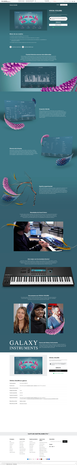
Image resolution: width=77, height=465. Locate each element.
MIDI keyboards (32, 444)
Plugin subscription (32, 452)
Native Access (22, 447)
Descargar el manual (23, 403)
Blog (10, 441)
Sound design (41, 453)
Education (11, 450)
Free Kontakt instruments (43, 442)
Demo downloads (22, 453)
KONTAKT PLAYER (30, 385)
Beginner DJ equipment (43, 448)
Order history (22, 444)
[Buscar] (69, 1)
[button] (15, 47)
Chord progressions (42, 456)
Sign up (65, 441)
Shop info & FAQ (22, 441)
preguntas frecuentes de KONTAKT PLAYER (51, 398)
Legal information (12, 452)
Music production (42, 447)
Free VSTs (31, 441)
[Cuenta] (73, 1)
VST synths (31, 447)
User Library (21, 452)
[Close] (76, 463)
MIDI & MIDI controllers (42, 450)
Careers (11, 447)
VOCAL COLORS (13, 5)
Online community (22, 450)
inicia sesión (63, 18)
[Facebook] (49, 446)
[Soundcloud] (54, 446)
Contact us (11, 444)
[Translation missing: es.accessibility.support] (71, 1)
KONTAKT (35, 385)
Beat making (41, 445)
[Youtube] (52, 446)
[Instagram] (51, 446)
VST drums (31, 450)
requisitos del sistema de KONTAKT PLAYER (34, 398)
